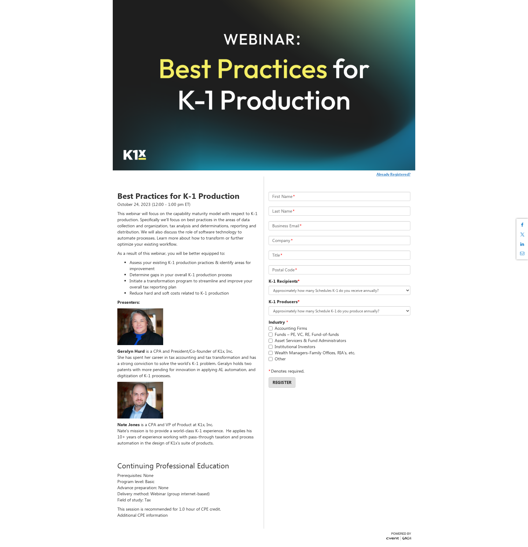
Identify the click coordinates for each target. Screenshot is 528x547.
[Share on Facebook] (522, 224)
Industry (277, 322)
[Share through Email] (522, 253)
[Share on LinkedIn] (522, 244)
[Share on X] (522, 234)
